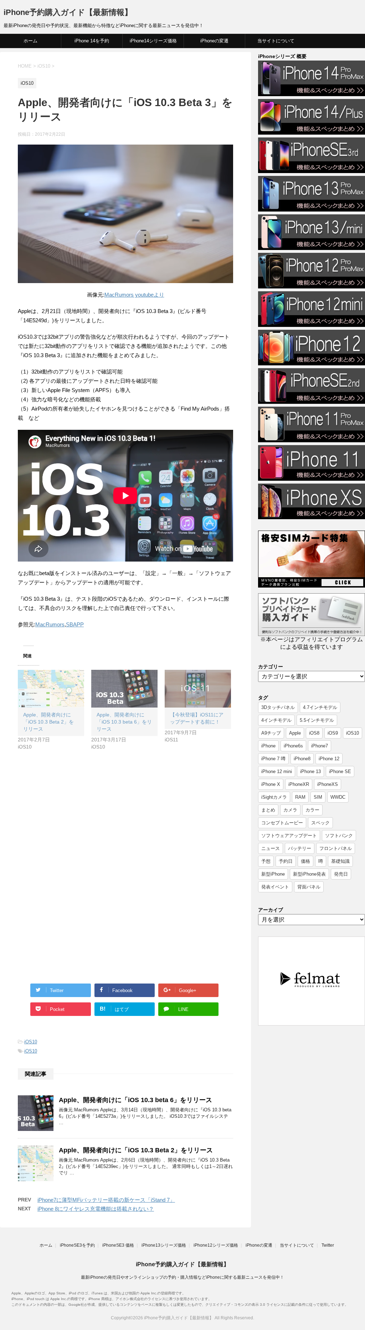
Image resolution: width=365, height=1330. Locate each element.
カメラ (290, 810)
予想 (266, 861)
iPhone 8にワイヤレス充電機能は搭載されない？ (95, 1209)
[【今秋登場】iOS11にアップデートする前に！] (198, 689)
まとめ (268, 810)
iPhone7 (319, 746)
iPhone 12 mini (276, 771)
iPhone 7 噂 (273, 758)
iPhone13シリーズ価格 (164, 1245)
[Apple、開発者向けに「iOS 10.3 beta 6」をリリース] (124, 689)
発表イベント (275, 887)
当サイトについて (275, 40)
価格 (305, 861)
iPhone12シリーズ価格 (216, 1245)
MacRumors (50, 624)
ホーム (30, 40)
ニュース (270, 848)
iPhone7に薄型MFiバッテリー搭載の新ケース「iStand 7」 (106, 1200)
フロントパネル (335, 848)
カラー (312, 810)
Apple (295, 733)
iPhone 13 (310, 771)
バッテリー (299, 848)
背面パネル (308, 887)
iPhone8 (302, 758)
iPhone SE (340, 771)
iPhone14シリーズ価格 (153, 40)
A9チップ (271, 733)
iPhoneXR (298, 784)
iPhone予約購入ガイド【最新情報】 (68, 12)
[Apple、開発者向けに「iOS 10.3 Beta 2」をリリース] (51, 689)
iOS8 (314, 733)
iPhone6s (293, 746)
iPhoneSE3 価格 (118, 1245)
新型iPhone (273, 874)
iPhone (268, 746)
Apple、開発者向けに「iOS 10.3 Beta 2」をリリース (48, 722)
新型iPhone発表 (309, 874)
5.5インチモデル (317, 720)
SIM (318, 797)
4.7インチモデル (320, 707)
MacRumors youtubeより (134, 295)
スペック (320, 822)
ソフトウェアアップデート (289, 835)
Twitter (328, 1245)
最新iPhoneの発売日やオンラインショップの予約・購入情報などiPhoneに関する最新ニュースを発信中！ (182, 1277)
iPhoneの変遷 (214, 40)
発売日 (341, 874)
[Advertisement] (78, 819)
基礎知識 (340, 861)
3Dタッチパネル (278, 707)
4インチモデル (276, 720)
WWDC (337, 797)
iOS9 (333, 733)
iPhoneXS (327, 784)
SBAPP (75, 624)
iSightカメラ (274, 797)
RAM (300, 797)
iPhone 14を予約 (91, 40)
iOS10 (30, 1041)
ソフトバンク (339, 835)
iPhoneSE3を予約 (77, 1245)
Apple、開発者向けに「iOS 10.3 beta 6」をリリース (124, 722)
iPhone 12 (329, 758)
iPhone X (270, 784)
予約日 (286, 861)
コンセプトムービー (282, 822)
